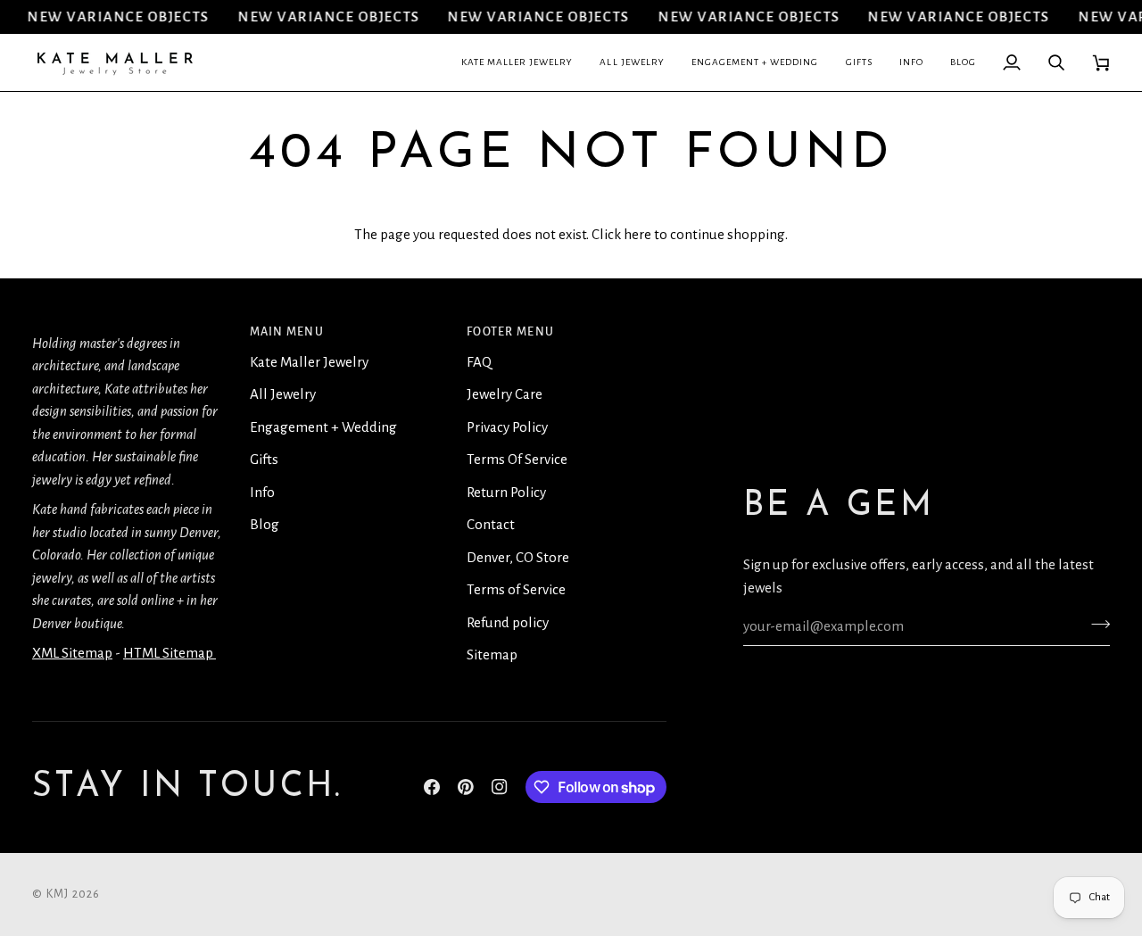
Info (262, 492)
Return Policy (506, 492)
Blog (264, 524)
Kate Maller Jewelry (309, 361)
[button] (517, 62)
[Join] (1095, 623)
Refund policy (508, 622)
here (637, 234)
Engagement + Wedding (323, 427)
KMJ (58, 894)
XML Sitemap (72, 652)
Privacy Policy (507, 427)
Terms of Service (516, 589)
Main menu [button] (287, 332)
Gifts (264, 459)
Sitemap (492, 654)
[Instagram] (500, 787)
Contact (491, 524)
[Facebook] (432, 787)
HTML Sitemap (169, 652)
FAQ (479, 361)
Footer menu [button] (510, 332)
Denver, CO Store (518, 557)
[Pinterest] (466, 787)
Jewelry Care (504, 394)
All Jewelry (283, 394)
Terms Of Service (517, 459)
